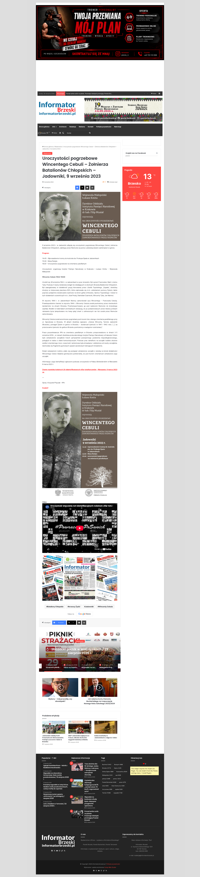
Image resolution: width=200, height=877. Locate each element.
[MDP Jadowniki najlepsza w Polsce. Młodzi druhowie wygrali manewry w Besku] (79, 727)
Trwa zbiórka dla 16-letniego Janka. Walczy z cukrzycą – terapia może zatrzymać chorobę (91, 769)
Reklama (82, 127)
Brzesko (106, 768)
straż (105, 786)
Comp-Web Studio (110, 867)
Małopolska (107, 775)
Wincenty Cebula (106, 607)
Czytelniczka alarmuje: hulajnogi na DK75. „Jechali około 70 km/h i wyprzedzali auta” (91, 785)
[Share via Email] (87, 188)
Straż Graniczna (117, 786)
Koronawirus (121, 771)
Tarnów (106, 793)
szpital (118, 789)
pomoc (117, 778)
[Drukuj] (92, 188)
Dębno (117, 768)
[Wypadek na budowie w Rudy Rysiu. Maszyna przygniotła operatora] (77, 800)
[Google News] (84, 614)
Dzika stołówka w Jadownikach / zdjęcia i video (105, 737)
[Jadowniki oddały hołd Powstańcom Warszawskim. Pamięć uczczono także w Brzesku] (53, 727)
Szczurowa (107, 789)
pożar (122, 782)
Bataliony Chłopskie (55, 607)
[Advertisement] (100, 75)
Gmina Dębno (107, 771)
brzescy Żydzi (74, 607)
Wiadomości (58, 146)
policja (106, 778)
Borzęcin (118, 764)
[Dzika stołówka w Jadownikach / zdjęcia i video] (105, 727)
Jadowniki (89, 607)
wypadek (118, 793)
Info (53, 127)
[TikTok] (62, 850)
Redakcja (72, 127)
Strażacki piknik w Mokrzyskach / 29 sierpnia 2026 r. (83, 93)
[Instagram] (59, 850)
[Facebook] (77, 188)
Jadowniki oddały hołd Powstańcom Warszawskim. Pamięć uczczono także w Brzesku (53, 739)
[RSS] (64, 850)
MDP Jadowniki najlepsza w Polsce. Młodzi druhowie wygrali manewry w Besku (78, 738)
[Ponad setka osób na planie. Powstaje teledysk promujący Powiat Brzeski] (77, 814)
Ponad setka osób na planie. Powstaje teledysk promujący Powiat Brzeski (91, 815)
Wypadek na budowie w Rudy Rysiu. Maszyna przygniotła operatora (80, 651)
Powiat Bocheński (109, 782)
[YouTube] (57, 850)
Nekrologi (117, 127)
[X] (82, 188)
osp (118, 775)
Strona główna (44, 127)
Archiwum (63, 127)
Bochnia (106, 764)
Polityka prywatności (103, 127)
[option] (80, 651)
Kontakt (90, 127)
